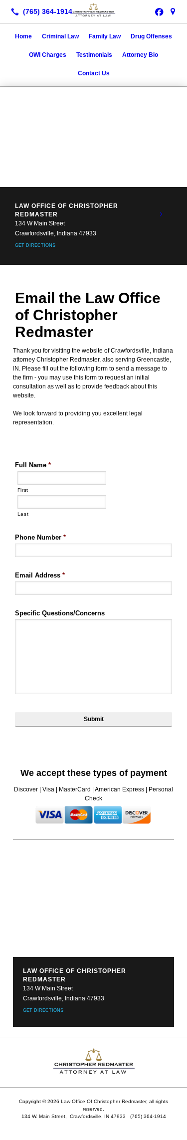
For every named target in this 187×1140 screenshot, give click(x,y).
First (22, 490)
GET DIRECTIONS (35, 245)
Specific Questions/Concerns (60, 613)
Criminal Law (60, 36)
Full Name (33, 465)
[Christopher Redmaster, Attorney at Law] (93, 10)
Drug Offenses (151, 36)
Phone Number (40, 537)
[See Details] (161, 214)
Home (23, 36)
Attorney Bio (140, 54)
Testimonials (94, 54)
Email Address (40, 575)
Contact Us (94, 73)
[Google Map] (173, 11)
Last (23, 514)
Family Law (105, 36)
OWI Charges (47, 54)
